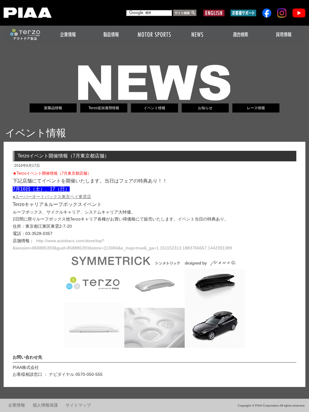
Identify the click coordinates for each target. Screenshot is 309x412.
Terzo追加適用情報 (103, 108)
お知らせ (205, 108)
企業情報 (16, 405)
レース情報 (256, 108)
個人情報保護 (45, 405)
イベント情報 (154, 108)
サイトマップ (78, 405)
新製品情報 (53, 108)
